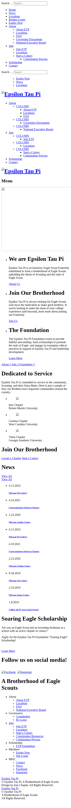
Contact (13, 65)
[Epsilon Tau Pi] (21, 94)
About (12, 26)
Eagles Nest (15, 22)
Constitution (23, 716)
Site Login (22, 755)
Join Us (13, 321)
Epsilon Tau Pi (9, 788)
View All (6, 476)
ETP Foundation (25, 746)
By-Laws (21, 719)
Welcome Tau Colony (18, 580)
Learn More (15, 358)
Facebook (21, 769)
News (12, 13)
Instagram (21, 772)
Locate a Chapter (11, 458)
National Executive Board (31, 42)
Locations (14, 16)
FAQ (19, 36)
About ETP (22, 29)
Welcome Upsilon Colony (20, 522)
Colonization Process (35, 59)
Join (11, 45)
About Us (14, 283)
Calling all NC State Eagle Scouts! (24, 610)
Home (12, 9)
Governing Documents (29, 39)
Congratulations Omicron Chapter (24, 507)
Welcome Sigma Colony (19, 595)
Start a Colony (24, 55)
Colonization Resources (29, 736)
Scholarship (15, 62)
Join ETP (21, 49)
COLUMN (22, 106)
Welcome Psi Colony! (18, 493)
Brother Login (17, 19)
